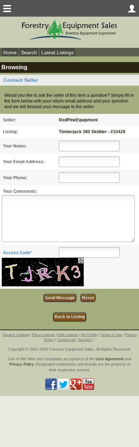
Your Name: (15, 146)
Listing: (10, 131)
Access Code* (17, 252)
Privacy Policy (21, 364)
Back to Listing (70, 316)
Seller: (9, 119)
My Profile (89, 335)
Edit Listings (68, 335)
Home (10, 52)
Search (29, 52)
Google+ (85, 340)
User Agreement (110, 359)
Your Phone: (15, 177)
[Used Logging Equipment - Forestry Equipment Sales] (69, 29)
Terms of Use (111, 335)
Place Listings (43, 335)
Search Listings (16, 335)
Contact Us (66, 340)
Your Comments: (20, 191)
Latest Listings (57, 52)
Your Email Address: (24, 161)
